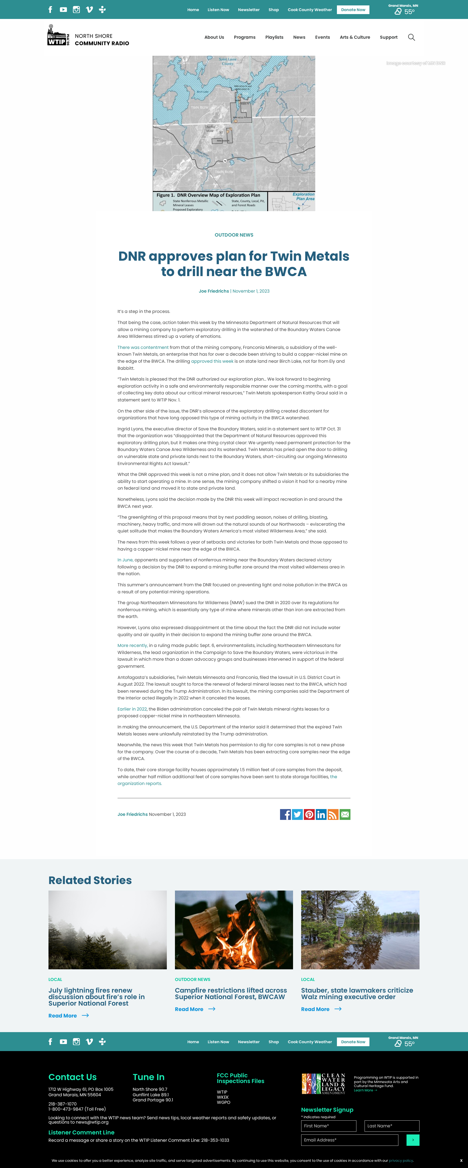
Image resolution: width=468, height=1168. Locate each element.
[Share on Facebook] (285, 814)
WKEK (223, 1097)
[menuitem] (193, 10)
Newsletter (249, 9)
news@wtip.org (92, 1122)
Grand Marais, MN (403, 5)
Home (193, 9)
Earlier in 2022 (132, 709)
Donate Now (353, 9)
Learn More (364, 1090)
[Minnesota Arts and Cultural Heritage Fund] (323, 1084)
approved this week (212, 361)
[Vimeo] (89, 9)
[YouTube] (63, 9)
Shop (274, 9)
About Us (214, 37)
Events (322, 37)
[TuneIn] (102, 9)
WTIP (222, 1092)
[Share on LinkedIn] (321, 814)
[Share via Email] (345, 814)
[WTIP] (90, 34)
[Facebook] (50, 9)
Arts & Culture (355, 37)
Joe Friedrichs (214, 291)
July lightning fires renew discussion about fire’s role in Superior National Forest (96, 997)
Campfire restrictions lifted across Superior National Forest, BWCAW (231, 993)
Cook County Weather (310, 9)
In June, (126, 560)
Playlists (274, 37)
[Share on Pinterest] (309, 814)
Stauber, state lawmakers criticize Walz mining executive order (357, 993)
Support (389, 37)
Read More (63, 1015)
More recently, (133, 645)
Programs (245, 37)
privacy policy (401, 1160)
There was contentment (143, 347)
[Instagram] (76, 9)
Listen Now (218, 9)
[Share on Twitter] (297, 814)
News (299, 37)
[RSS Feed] (333, 814)
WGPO (223, 1102)
